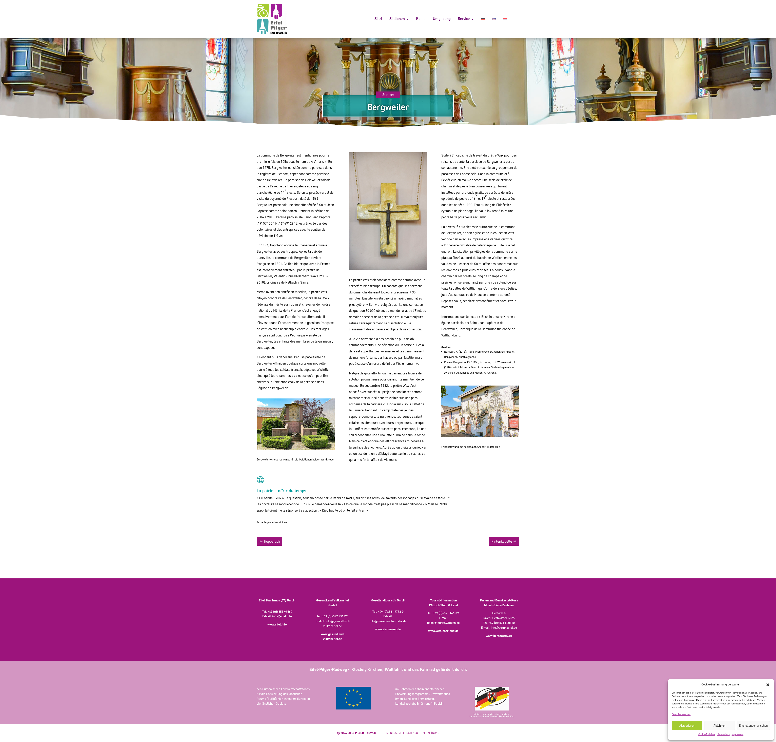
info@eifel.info (282, 616)
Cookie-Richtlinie (706, 734)
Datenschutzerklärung (422, 733)
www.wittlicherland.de (443, 631)
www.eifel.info (277, 624)
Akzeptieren (687, 726)
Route (421, 19)
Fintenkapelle (501, 541)
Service (464, 19)
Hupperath (272, 541)
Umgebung (442, 19)
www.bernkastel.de (499, 636)
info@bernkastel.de (504, 627)
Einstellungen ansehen (753, 726)
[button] (768, 685)
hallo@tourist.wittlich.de (443, 623)
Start (378, 19)
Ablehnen (719, 726)
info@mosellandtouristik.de (388, 621)
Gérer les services (681, 714)
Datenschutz (723, 734)
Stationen (397, 19)
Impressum (737, 734)
